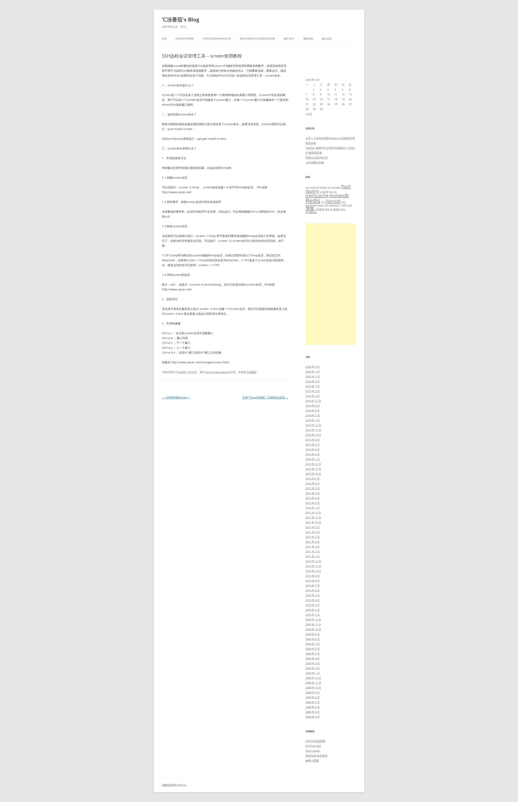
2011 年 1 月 (313, 556)
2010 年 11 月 (313, 566)
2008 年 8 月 (313, 697)
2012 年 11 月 (313, 469)
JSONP (325, 191)
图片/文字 (289, 38)
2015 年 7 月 (313, 386)
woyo (321, 205)
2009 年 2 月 (313, 668)
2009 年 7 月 (313, 644)
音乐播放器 (311, 212)
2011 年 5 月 (313, 546)
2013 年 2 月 (313, 454)
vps (344, 201)
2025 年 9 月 (313, 367)
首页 (164, 38)
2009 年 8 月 (313, 639)
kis (335, 191)
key (331, 191)
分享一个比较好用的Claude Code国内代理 (330, 138)
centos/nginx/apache (217, 38)
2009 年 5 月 (313, 653)
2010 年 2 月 (313, 610)
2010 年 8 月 (313, 580)
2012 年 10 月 (313, 474)
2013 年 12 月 (313, 425)
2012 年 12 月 (313, 464)
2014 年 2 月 (313, 415)
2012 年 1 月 (313, 508)
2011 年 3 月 (313, 551)
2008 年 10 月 (313, 687)
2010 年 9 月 (313, 576)
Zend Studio (313, 751)
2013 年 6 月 (313, 440)
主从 (349, 205)
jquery (312, 191)
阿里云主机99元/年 (317, 157)
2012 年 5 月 (313, 488)
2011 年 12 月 (313, 512)
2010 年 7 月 (313, 585)
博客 (310, 208)
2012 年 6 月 (313, 483)
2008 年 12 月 (313, 678)
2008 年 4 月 (313, 717)
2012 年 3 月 (313, 498)
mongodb (339, 195)
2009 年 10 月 (313, 629)
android (314, 187)
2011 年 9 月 (313, 527)
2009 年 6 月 (313, 649)
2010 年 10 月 (313, 571)
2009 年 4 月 (313, 658)
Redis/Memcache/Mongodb (257, 38)
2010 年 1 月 (313, 614)
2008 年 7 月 (313, 702)
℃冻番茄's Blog (180, 19)
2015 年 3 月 (313, 396)
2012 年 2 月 (313, 503)
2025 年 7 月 (313, 371)
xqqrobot (334, 205)
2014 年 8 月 (313, 405)
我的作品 (308, 38)
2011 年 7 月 (313, 537)
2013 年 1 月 (313, 459)
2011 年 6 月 (313, 542)
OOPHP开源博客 (315, 741)
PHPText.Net (313, 746)
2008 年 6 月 (313, 707)
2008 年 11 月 (313, 683)
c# (329, 187)
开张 (327, 209)
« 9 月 (309, 114)
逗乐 (343, 209)
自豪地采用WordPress (174, 785)
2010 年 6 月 (313, 590)
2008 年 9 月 (313, 692)
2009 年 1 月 (313, 673)
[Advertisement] (331, 284)
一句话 (343, 205)
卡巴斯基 (319, 209)
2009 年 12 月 (313, 619)
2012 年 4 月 (313, 493)
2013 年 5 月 (313, 444)
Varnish (333, 201)
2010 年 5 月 (313, 595)
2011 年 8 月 (313, 532)
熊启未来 (311, 143)
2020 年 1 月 (313, 376)
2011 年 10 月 (313, 522)
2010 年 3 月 (313, 605)
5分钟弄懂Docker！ (176, 397)
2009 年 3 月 (313, 663)
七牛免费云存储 (315, 162)
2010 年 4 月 (313, 600)
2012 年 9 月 (313, 478)
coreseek (335, 187)
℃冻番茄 (251, 372)
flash (346, 186)
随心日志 (327, 38)
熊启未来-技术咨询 (316, 755)
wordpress (311, 205)
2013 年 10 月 (313, 435)
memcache (317, 195)
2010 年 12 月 (313, 561)
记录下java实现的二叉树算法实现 (265, 397)
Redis (313, 200)
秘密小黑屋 (312, 760)
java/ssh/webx (185, 38)
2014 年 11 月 (313, 401)
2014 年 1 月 (313, 420)
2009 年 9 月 (313, 634)
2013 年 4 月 (313, 449)
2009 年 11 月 (313, 624)
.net (308, 187)
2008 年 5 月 (313, 712)
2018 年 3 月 (313, 381)
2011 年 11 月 (313, 517)
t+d (323, 201)
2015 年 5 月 (313, 391)
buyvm (323, 187)
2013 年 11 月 (313, 430)
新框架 (336, 209)
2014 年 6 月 (313, 410)
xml (326, 205)
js (320, 191)
